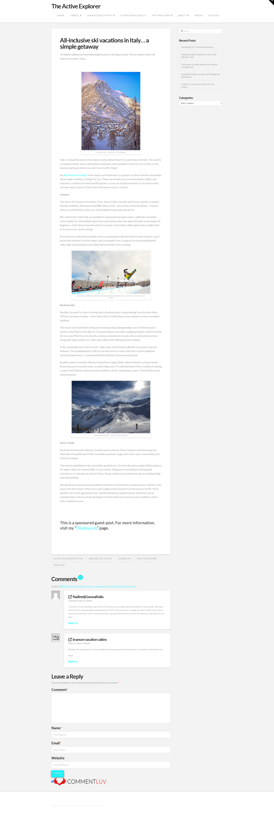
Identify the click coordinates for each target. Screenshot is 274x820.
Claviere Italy (124, 558)
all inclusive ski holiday (75, 175)
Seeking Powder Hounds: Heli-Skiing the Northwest (200, 75)
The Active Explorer (75, 6)
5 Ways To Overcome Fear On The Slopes (197, 85)
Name (56, 728)
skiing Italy (59, 565)
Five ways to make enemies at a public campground (199, 65)
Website (58, 758)
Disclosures (86, 528)
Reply (71, 623)
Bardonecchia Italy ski (100, 558)
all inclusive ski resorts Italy (68, 558)
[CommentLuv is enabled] (79, 781)
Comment (59, 690)
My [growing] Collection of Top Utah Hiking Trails (198, 55)
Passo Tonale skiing (147, 558)
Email (56, 743)
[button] (271, 2)
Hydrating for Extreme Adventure (197, 47)
